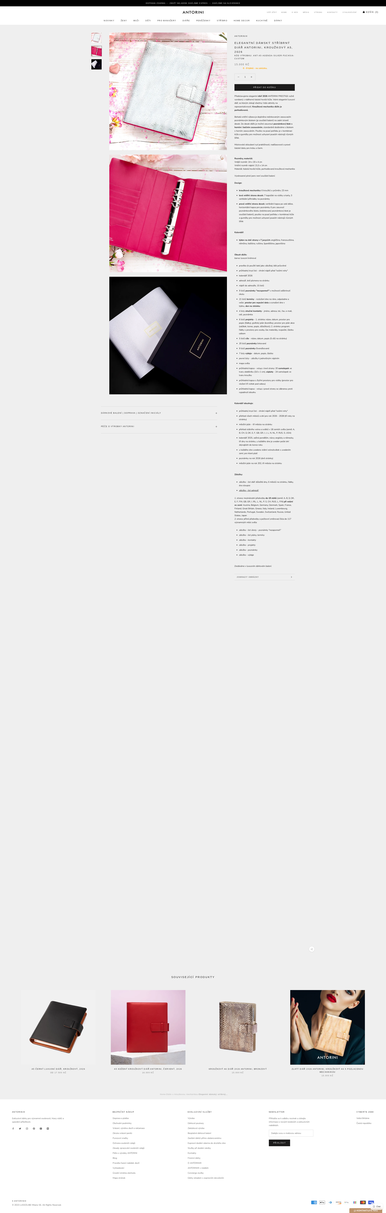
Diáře (186, 21)
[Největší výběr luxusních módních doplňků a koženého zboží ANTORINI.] (193, 12)
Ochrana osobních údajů (124, 1143)
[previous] (9, 1030)
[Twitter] (20, 1128)
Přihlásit (279, 1143)
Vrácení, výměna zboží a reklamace (129, 1128)
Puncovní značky (120, 1138)
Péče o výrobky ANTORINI (117, 426)
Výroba (318, 12)
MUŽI (136, 21)
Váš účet (272, 12)
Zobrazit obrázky (248, 577)
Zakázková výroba (196, 1128)
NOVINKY (109, 21)
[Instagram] (27, 1128)
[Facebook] (13, 1128)
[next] (376, 1030)
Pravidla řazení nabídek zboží (126, 1163)
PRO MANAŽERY (166, 21)
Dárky (278, 21)
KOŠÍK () (372, 12)
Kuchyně (262, 21)
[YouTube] (41, 1128)
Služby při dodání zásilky (199, 1148)
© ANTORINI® (19, 1201)
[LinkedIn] (48, 1128)
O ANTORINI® (194, 1163)
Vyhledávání (350, 12)
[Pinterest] (34, 1128)
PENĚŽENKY (203, 21)
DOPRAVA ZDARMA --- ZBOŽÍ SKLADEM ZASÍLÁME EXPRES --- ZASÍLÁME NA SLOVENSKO (193, 3)
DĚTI (148, 21)
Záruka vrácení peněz (122, 1133)
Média (306, 12)
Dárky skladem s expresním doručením (206, 1178)
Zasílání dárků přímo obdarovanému (204, 1138)
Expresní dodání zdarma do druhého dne (207, 1143)
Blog (115, 1158)
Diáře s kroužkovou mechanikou (182, 1094)
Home (284, 12)
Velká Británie (362, 1118)
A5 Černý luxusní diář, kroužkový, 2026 (58, 1069)
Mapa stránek (119, 1178)
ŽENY (124, 21)
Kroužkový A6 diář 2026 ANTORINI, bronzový (238, 1069)
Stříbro (222, 21)
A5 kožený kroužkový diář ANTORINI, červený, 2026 (148, 1069)
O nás (295, 12)
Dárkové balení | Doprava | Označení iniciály (131, 413)
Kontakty (332, 12)
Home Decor (242, 21)
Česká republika (363, 1123)
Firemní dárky (194, 1158)
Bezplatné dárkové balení (199, 1133)
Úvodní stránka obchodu (124, 1173)
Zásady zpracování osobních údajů (128, 1148)
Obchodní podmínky (122, 1123)
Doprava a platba (121, 1118)
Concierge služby (196, 1173)
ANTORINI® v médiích (198, 1168)
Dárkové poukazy (196, 1123)
